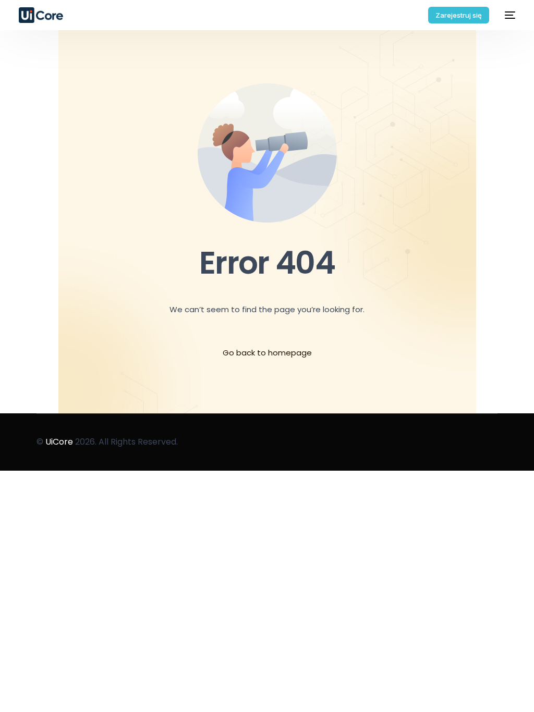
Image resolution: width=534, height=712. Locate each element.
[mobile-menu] (507, 15)
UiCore (59, 442)
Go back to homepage (267, 352)
